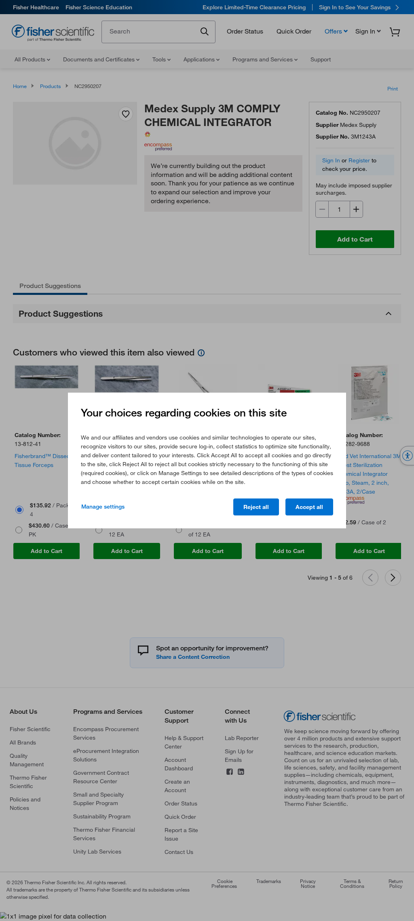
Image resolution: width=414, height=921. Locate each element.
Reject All (256, 507)
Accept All (309, 507)
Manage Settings (103, 506)
